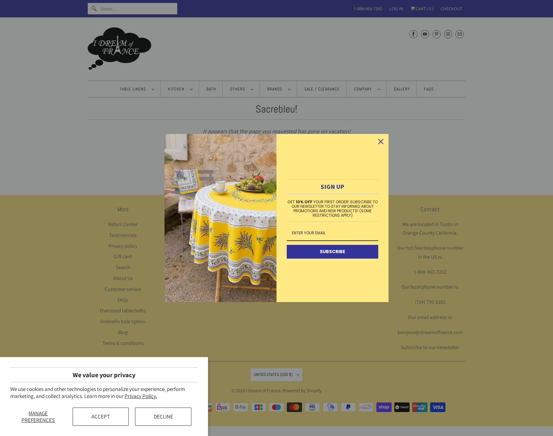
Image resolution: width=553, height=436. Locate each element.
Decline (163, 416)
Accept (101, 416)
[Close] (381, 141)
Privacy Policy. (140, 396)
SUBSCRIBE (332, 251)
